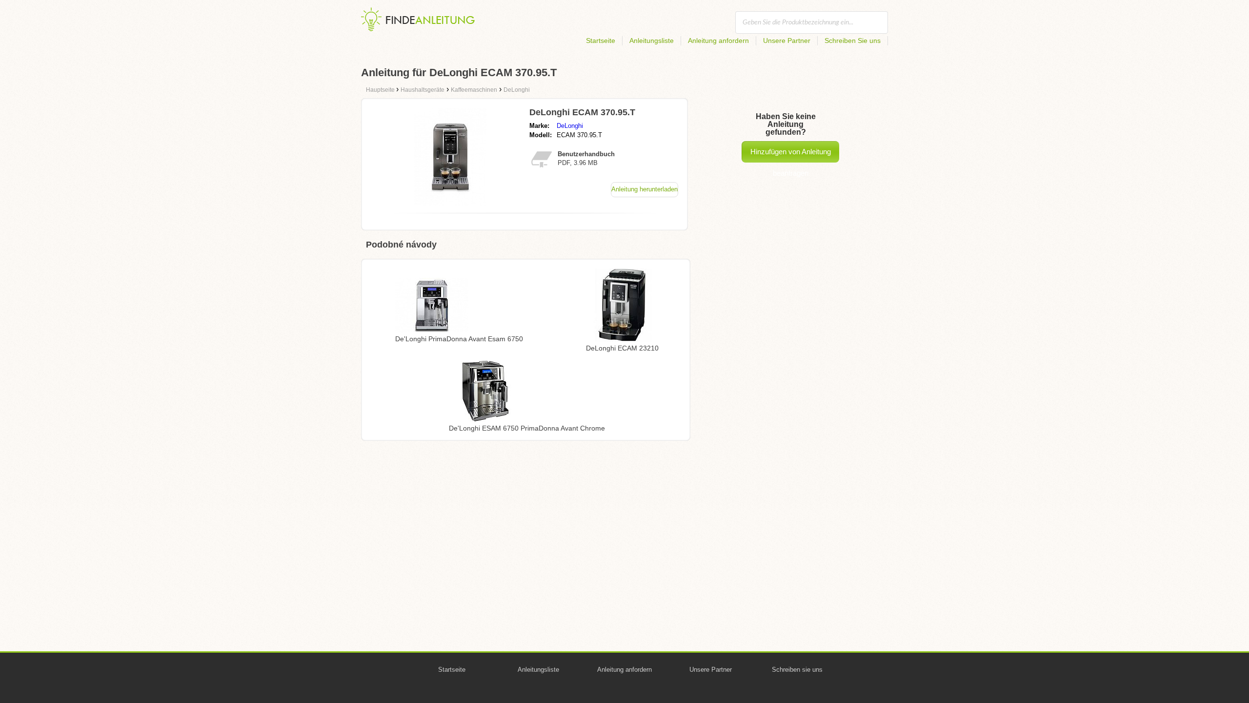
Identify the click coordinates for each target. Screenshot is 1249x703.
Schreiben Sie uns (853, 40)
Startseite (600, 40)
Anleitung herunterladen (644, 189)
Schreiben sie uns (797, 669)
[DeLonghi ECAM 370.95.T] (450, 203)
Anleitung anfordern (718, 40)
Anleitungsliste (651, 40)
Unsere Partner (786, 40)
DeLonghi (570, 125)
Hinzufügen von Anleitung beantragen (790, 155)
